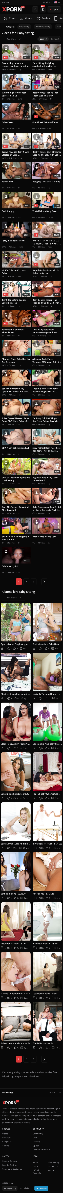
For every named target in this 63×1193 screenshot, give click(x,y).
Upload (36, 1145)
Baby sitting (24, 26)
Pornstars (6, 1137)
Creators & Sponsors (41, 1149)
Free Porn (5, 2)
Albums (5, 1145)
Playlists (36, 1141)
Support (51, 1170)
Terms (35, 1162)
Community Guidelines (12, 1169)
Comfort (43, 39)
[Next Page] (44, 581)
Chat (35, 1137)
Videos (5, 1133)
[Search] (35, 9)
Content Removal (9, 1161)
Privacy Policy (53, 1162)
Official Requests (37, 1171)
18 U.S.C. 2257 (53, 1166)
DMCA (35, 1166)
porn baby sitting (43, 26)
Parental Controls (9, 1165)
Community (38, 1133)
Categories (10, 27)
